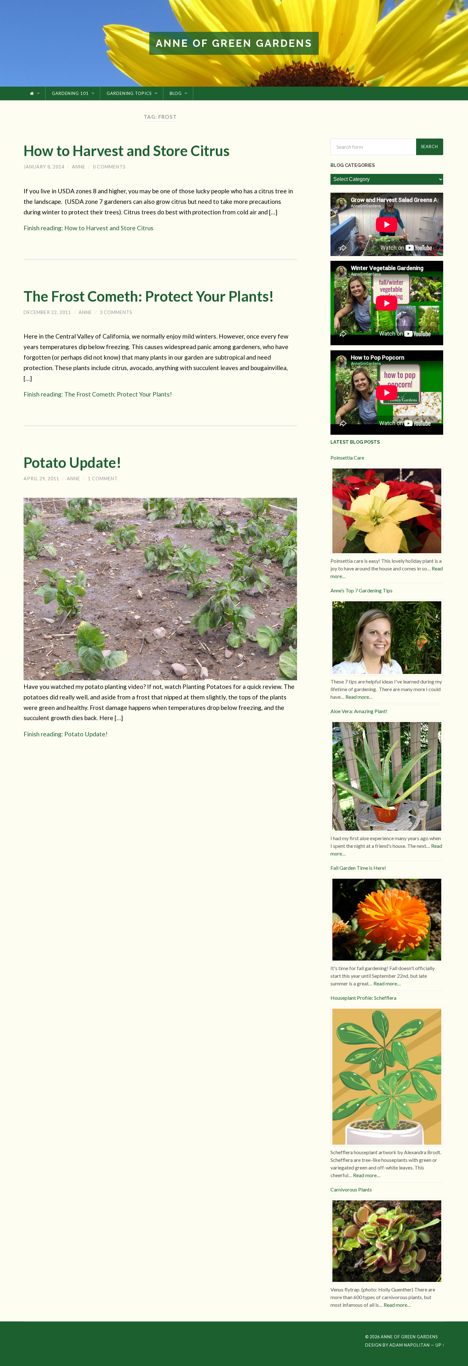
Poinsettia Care (347, 457)
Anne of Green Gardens (234, 43)
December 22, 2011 (47, 312)
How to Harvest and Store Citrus (127, 150)
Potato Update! (73, 462)
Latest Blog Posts (355, 442)
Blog (176, 93)
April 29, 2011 (41, 478)
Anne (78, 166)
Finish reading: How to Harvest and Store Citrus (88, 228)
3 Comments (116, 312)
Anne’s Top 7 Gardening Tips (361, 590)
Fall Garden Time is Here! (358, 868)
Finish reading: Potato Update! (66, 734)
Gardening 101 (70, 93)
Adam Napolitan (409, 1345)
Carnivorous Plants (351, 1189)
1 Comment (103, 478)
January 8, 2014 (44, 166)
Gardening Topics (129, 93)
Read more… (359, 697)
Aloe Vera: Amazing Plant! (358, 711)
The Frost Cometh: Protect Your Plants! (149, 296)
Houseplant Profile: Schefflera (363, 998)
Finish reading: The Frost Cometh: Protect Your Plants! (98, 394)
